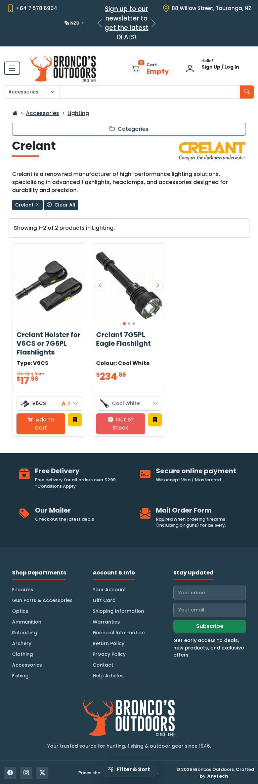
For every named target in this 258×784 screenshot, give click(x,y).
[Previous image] (100, 285)
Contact (103, 665)
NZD (75, 23)
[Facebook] (10, 773)
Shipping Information (118, 611)
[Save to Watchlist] (75, 419)
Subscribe (209, 626)
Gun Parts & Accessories (42, 600)
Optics (20, 611)
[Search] (247, 92)
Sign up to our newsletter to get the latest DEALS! (126, 23)
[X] (42, 773)
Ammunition (26, 622)
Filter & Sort (133, 769)
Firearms (22, 589)
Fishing (20, 675)
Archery (21, 643)
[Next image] (158, 285)
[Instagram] (26, 773)
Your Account (109, 589)
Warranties (106, 622)
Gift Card (104, 600)
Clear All (64, 204)
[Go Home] (14, 113)
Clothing (22, 654)
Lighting (78, 113)
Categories (132, 129)
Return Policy (108, 643)
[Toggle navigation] (12, 68)
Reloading (24, 632)
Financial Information (119, 632)
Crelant (25, 204)
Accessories (42, 113)
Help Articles (108, 675)
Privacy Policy (109, 654)
